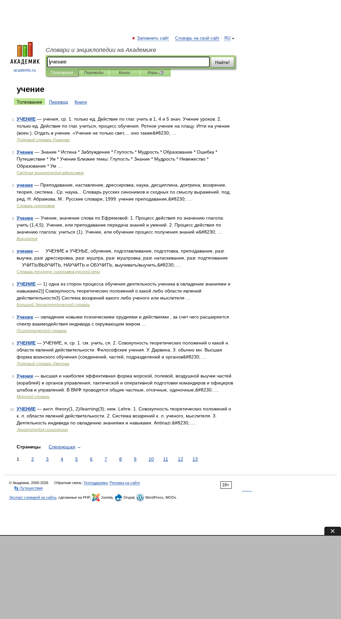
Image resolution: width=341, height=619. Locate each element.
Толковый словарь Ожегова (43, 363)
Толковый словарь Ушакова (43, 140)
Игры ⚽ (156, 72)
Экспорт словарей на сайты (32, 497)
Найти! (222, 62)
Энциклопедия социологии (42, 429)
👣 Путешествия (28, 488)
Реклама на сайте (125, 483)
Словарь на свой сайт (197, 38)
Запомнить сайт (153, 38)
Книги (124, 72)
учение (25, 185)
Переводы (94, 72)
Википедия (27, 239)
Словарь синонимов (36, 206)
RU (227, 38)
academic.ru (25, 70)
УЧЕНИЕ (26, 119)
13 (195, 459)
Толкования (62, 72)
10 (151, 459)
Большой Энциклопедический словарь (53, 305)
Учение (25, 152)
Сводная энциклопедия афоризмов (50, 173)
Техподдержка (96, 483)
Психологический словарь (42, 330)
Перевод (58, 102)
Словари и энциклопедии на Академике (101, 50)
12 (180, 459)
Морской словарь (33, 396)
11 (165, 459)
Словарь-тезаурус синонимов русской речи (58, 272)
